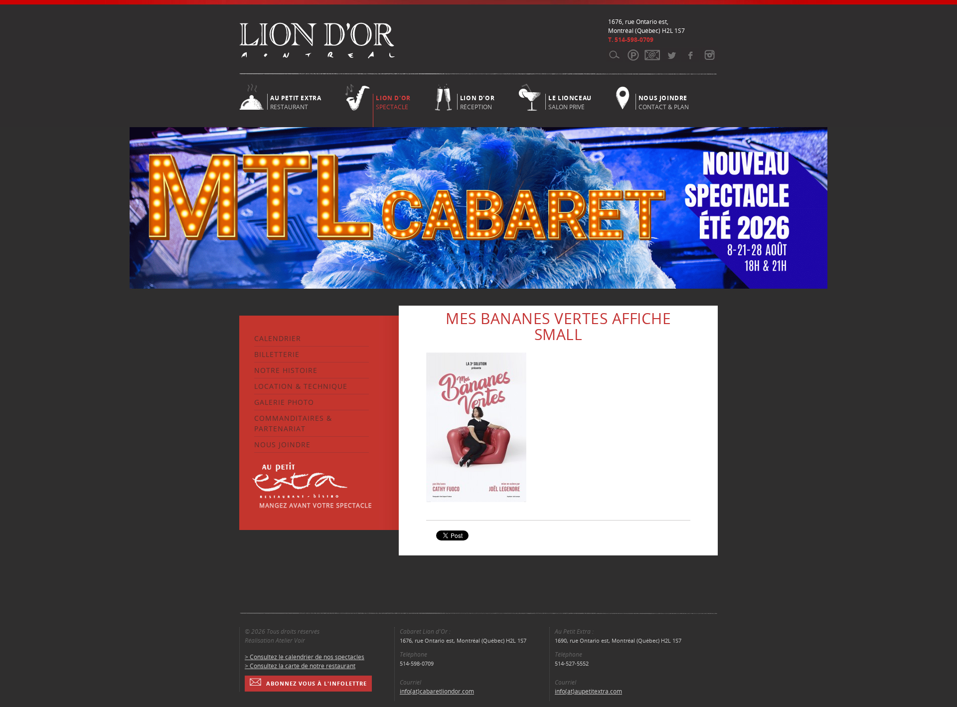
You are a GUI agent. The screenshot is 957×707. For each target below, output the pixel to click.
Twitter (671, 54)
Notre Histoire (286, 370)
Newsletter (652, 54)
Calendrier (277, 338)
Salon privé (570, 102)
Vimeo (690, 54)
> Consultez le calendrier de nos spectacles (304, 657)
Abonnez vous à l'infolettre (316, 683)
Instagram (709, 54)
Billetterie (277, 354)
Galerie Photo (284, 402)
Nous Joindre (282, 444)
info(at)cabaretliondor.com (437, 691)
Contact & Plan (663, 102)
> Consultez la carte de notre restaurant (300, 666)
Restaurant (295, 102)
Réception (477, 102)
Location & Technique (300, 386)
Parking (633, 54)
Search (614, 54)
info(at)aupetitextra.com (588, 691)
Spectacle (393, 102)
